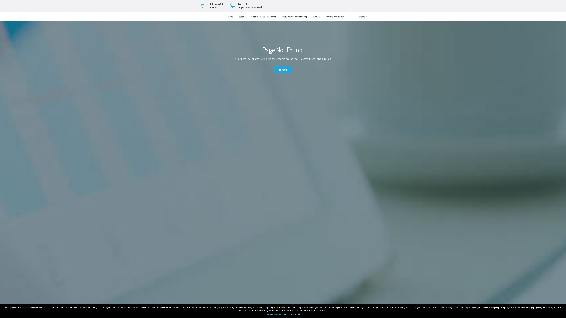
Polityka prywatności (335, 16)
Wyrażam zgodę (273, 314)
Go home (283, 69)
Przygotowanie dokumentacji (294, 16)
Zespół (242, 16)
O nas (230, 16)
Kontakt (316, 16)
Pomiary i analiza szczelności (263, 16)
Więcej (362, 16)
